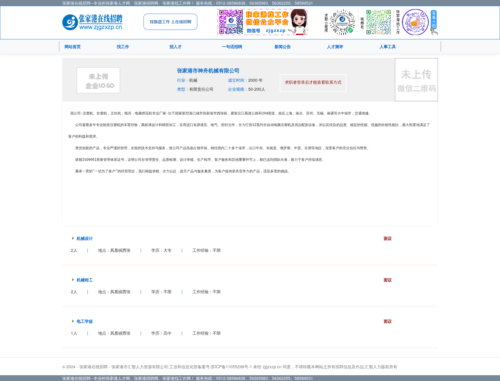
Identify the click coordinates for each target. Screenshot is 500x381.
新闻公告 (283, 46)
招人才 (176, 46)
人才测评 (335, 46)
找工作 (123, 46)
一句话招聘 (232, 46)
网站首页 (73, 46)
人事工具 (388, 46)
